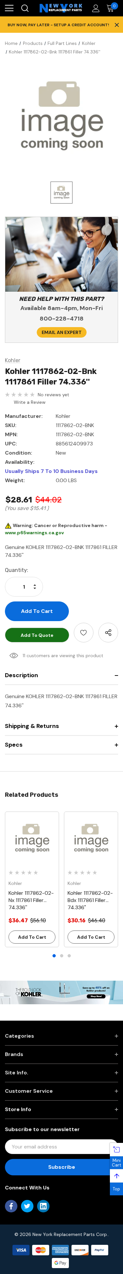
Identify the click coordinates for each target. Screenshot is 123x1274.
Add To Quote (37, 635)
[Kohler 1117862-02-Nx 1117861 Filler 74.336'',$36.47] (32, 838)
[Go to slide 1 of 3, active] (54, 955)
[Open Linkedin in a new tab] (43, 1206)
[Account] (95, 8)
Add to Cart (32, 937)
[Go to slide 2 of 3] (61, 955)
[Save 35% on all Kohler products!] (61, 992)
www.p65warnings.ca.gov (34, 533)
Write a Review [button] (30, 402)
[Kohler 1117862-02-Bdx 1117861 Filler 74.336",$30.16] (91, 838)
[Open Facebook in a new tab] (11, 1206)
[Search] (24, 8)
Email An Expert (62, 332)
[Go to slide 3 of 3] (69, 955)
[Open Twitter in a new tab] (27, 1206)
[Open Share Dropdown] (108, 632)
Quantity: (16, 570)
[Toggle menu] (9, 8)
